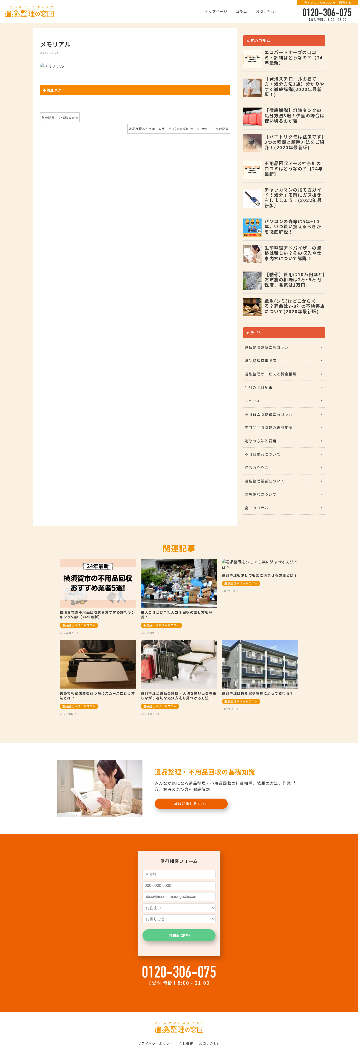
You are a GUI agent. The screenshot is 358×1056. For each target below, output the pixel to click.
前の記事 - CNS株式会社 (60, 117)
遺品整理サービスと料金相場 (271, 373)
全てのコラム (257, 507)
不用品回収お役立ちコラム (269, 414)
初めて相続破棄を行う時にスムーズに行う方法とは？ (97, 696)
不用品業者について (263, 454)
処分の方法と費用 (261, 440)
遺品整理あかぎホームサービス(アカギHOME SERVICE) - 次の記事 (179, 129)
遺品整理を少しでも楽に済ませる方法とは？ (259, 575)
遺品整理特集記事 (261, 360)
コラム (241, 11)
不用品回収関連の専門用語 (269, 427)
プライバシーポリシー (155, 1043)
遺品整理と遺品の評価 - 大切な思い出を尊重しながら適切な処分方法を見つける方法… (179, 696)
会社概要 (186, 1043)
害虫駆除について (261, 494)
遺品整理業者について (265, 480)
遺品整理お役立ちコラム (267, 347)
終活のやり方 (257, 467)
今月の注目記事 (259, 387)
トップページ (216, 11)
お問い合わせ (267, 11)
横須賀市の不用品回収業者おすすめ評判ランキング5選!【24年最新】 (97, 614)
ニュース (252, 400)
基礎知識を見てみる (191, 803)
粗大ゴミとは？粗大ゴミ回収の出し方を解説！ (177, 614)
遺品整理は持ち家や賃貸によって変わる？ (257, 693)
